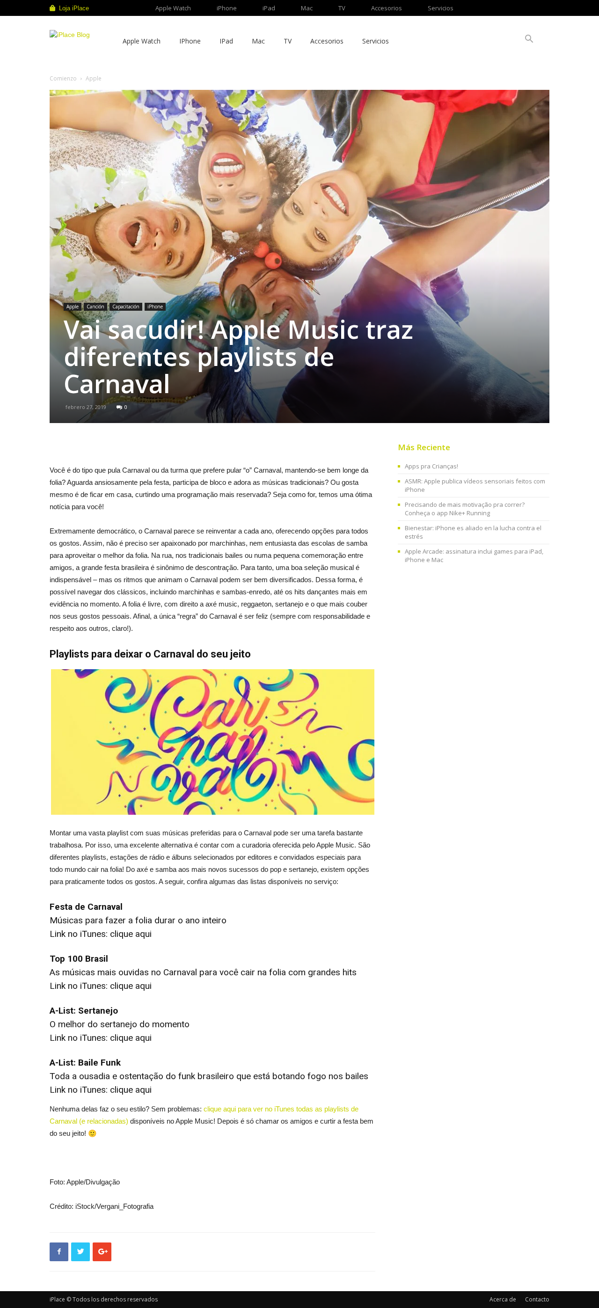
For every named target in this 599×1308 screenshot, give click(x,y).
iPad (269, 8)
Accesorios (386, 8)
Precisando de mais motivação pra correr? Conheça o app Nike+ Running (465, 508)
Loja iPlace (74, 8)
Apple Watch (173, 8)
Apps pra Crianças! (431, 466)
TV (341, 8)
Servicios (440, 8)
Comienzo (63, 78)
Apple (72, 306)
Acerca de (502, 1299)
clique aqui (131, 933)
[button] (528, 40)
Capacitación (125, 306)
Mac (307, 8)
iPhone (227, 8)
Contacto (537, 1299)
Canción (95, 306)
